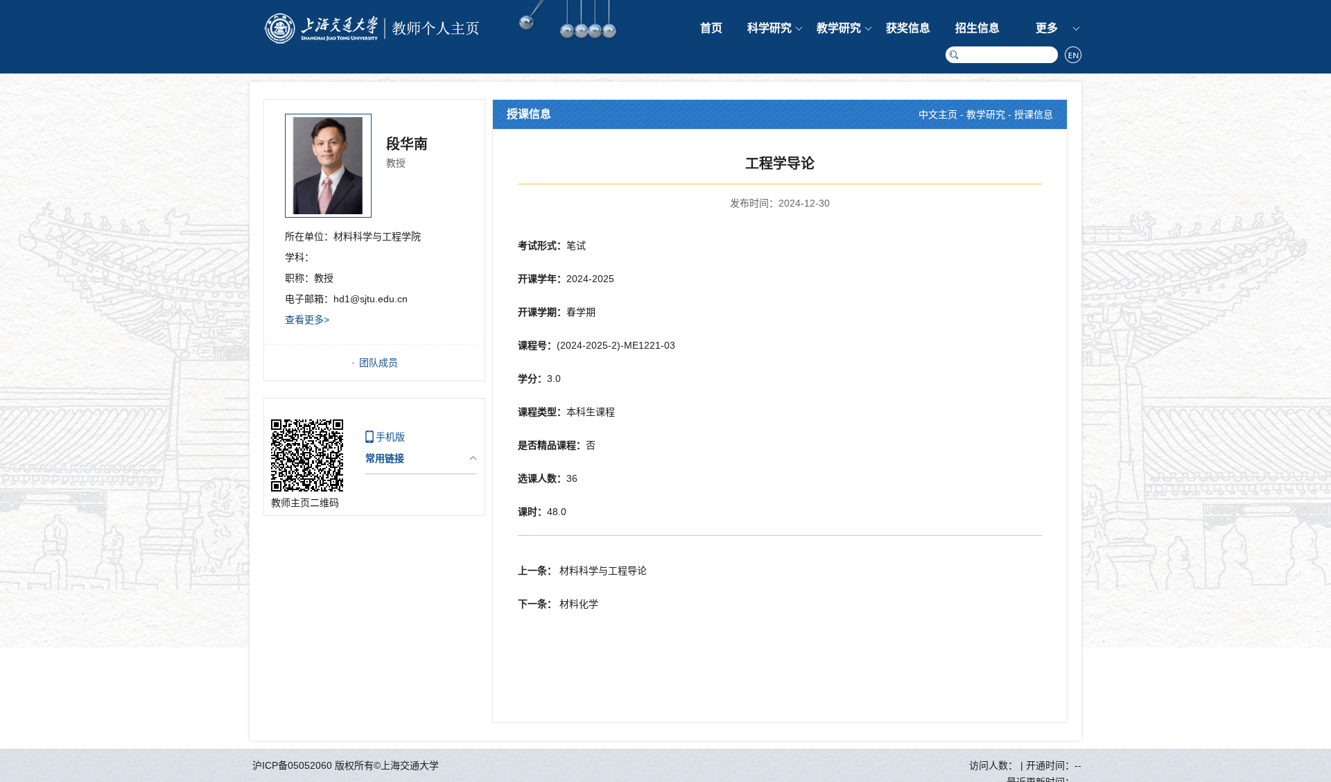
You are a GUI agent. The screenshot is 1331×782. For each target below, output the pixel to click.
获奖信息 (908, 28)
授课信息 (1033, 114)
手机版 (390, 436)
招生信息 (977, 28)
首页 (711, 28)
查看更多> (307, 319)
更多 (1047, 28)
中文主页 (938, 114)
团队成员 (378, 362)
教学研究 (839, 28)
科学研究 (769, 28)
